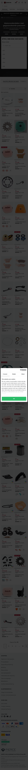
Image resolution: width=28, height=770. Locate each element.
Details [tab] (14, 374)
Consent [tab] (5, 374)
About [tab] (23, 374)
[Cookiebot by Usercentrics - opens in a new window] (20, 370)
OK (14, 398)
